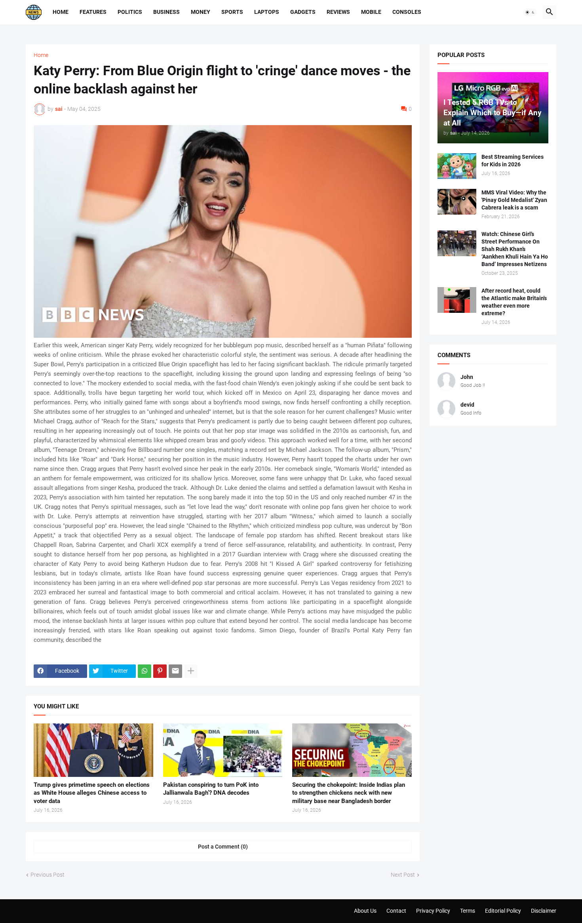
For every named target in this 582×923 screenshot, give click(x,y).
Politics (130, 12)
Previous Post (47, 875)
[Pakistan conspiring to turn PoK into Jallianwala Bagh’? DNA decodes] (223, 750)
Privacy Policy (433, 911)
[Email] (175, 671)
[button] (530, 12)
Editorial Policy (503, 911)
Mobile (371, 12)
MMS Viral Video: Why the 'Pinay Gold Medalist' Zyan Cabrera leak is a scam (514, 200)
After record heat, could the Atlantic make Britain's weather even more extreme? (514, 301)
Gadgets (303, 12)
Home (60, 12)
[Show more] (191, 671)
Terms (467, 911)
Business (166, 12)
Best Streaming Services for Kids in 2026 (512, 160)
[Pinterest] (160, 671)
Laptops (266, 12)
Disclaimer (543, 911)
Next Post (403, 875)
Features (93, 12)
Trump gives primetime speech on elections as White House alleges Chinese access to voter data (92, 793)
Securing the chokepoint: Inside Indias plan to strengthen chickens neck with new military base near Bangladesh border (348, 793)
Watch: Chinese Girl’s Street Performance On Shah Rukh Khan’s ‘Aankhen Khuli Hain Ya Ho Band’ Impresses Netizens (514, 249)
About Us (365, 911)
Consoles (406, 12)
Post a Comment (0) (223, 846)
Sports (232, 12)
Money (200, 12)
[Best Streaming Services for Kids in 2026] (456, 166)
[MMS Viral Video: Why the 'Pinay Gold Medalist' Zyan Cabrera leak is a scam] (456, 202)
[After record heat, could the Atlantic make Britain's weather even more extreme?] (456, 300)
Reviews (338, 12)
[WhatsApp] (144, 671)
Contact (396, 911)
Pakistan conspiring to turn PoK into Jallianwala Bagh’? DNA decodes (211, 788)
